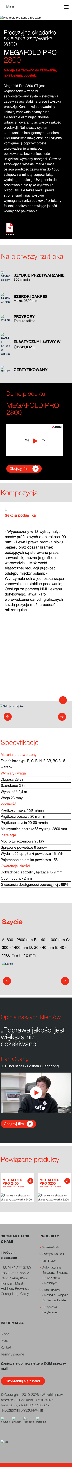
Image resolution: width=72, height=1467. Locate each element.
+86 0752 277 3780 (16, 1268)
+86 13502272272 (15, 1273)
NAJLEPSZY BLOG (34, 1405)
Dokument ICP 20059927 (36, 1400)
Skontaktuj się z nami (23, 1381)
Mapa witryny (9, 1405)
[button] (8, 717)
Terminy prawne (12, 1354)
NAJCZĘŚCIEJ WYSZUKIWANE (22, 1410)
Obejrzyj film (19, 469)
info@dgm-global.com (9, 1255)
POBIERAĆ (10, 234)
